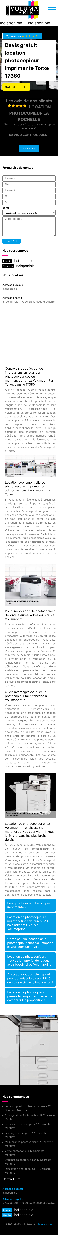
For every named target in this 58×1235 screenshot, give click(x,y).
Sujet (5, 207)
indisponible (11, 23)
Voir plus (29, 148)
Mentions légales (44, 1224)
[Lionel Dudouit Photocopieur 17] (22, 10)
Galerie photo (16, 87)
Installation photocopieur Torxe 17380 (23, 1044)
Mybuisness (22, 36)
